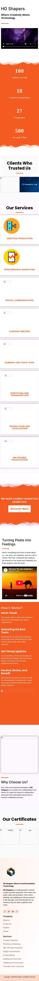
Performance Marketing (11, 944)
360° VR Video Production (13, 948)
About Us (6, 920)
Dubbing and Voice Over (12, 959)
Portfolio (6, 928)
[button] (2, 184)
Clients (5, 931)
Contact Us (7, 924)
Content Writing (9, 955)
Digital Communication (11, 951)
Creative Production (10, 940)
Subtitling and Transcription (13, 963)
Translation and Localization (13, 966)
